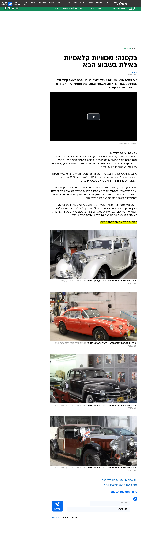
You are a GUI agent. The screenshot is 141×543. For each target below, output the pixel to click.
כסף (75, 2)
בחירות (99, 2)
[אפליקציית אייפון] (13, 8)
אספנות (127, 485)
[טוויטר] (9, 8)
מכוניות (134, 485)
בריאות (60, 2)
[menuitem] (106, 3)
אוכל (68, 2)
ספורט (107, 2)
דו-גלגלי (101, 8)
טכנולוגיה (42, 2)
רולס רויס (108, 485)
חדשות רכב (121, 8)
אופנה (33, 2)
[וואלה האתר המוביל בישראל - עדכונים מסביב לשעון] (122, 3)
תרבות (90, 2)
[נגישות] (4, 3)
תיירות (51, 2)
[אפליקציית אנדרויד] (17, 8)
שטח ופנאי (78, 8)
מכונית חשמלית (66, 8)
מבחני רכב (110, 8)
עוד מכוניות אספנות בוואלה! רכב (119, 480)
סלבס (82, 2)
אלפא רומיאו (118, 485)
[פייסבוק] (5, 8)
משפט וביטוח (90, 8)
